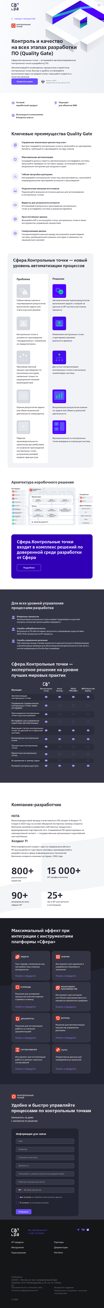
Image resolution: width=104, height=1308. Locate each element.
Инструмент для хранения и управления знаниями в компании (70, 967)
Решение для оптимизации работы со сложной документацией (28, 1029)
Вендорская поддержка (64, 1287)
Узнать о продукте (25, 975)
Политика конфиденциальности (24, 1290)
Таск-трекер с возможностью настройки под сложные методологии (30, 967)
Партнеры (59, 1242)
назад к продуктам (24, 18)
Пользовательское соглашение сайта (26, 1287)
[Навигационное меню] (99, 5)
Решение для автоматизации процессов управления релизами (70, 1027)
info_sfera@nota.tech (37, 1230)
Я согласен (24, 1203)
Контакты (58, 1253)
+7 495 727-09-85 (36, 1233)
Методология (17, 1247)
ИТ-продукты (17, 1242)
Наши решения (18, 1253)
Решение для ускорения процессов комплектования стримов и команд (29, 996)
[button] (24, 81)
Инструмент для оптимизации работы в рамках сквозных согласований (30, 1060)
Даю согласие (25, 1197)
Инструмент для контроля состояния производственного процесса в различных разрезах (72, 998)
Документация (61, 1247)
